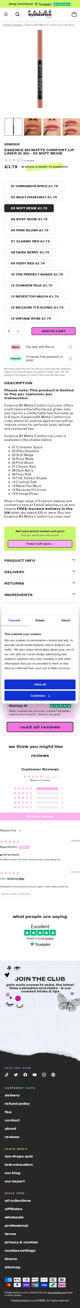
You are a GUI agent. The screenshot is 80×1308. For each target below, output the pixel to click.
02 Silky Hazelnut (34, 197)
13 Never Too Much (34, 296)
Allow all (40, 684)
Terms (10, 1234)
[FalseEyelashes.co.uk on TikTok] (7, 1075)
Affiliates (13, 1209)
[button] (6, 14)
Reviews (12, 1137)
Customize (37, 695)
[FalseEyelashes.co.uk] (40, 14)
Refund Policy (17, 1103)
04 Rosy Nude (29, 219)
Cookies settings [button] (20, 1250)
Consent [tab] (14, 620)
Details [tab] (40, 620)
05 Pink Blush (30, 230)
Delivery (12, 1095)
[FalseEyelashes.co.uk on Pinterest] (53, 1075)
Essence (12, 144)
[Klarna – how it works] (70, 347)
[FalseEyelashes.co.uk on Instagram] (44, 1075)
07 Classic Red (30, 241)
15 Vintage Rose (31, 318)
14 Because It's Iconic (37, 307)
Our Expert (15, 1181)
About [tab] (65, 620)
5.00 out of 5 (50, 777)
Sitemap (12, 1267)
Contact (12, 1120)
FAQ (8, 1112)
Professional (16, 1225)
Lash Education (19, 1164)
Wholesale (14, 1217)
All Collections (17, 1200)
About (10, 1128)
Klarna (11, 1259)
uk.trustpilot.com (57, 1292)
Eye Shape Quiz (19, 1156)
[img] (10, 842)
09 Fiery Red (28, 263)
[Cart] (74, 14)
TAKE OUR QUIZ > (40, 543)
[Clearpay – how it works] (70, 359)
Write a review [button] (40, 816)
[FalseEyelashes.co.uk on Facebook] (25, 1075)
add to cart (53, 331)
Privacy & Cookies (21, 1242)
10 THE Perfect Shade (37, 274)
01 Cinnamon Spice (34, 186)
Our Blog (12, 1173)
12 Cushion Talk (31, 285)
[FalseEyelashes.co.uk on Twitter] (16, 1075)
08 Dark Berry (30, 252)
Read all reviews (40, 727)
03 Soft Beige (29, 208)
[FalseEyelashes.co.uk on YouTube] (35, 1075)
